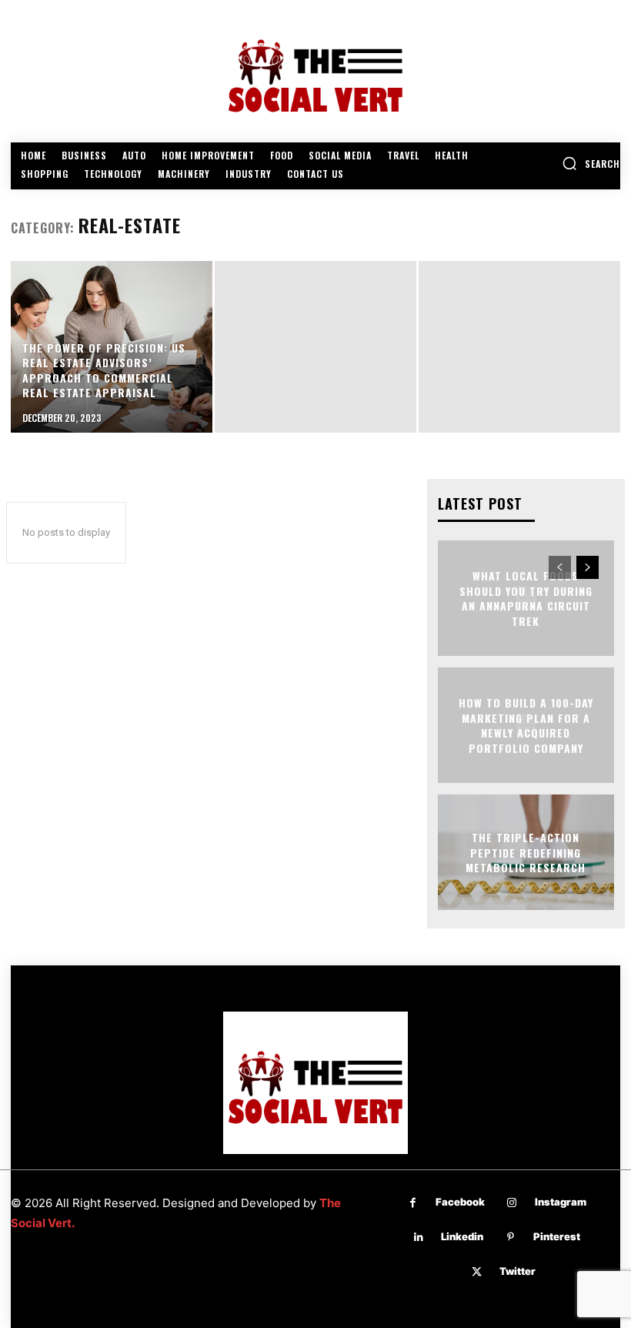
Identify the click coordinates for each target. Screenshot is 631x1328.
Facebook (460, 1202)
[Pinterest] (510, 1237)
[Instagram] (512, 1202)
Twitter (517, 1271)
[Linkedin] (418, 1237)
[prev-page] (560, 567)
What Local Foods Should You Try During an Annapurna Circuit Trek (526, 598)
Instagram (560, 1202)
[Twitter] (476, 1272)
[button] (591, 163)
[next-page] (587, 567)
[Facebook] (412, 1202)
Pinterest (556, 1236)
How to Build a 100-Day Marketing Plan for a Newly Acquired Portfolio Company (526, 725)
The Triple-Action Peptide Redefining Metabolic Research (526, 852)
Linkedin (462, 1236)
